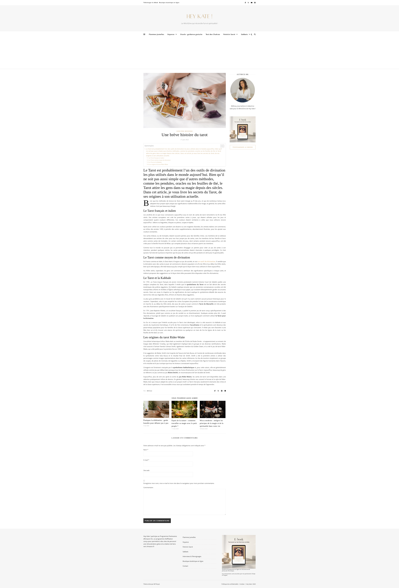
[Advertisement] (199, 53)
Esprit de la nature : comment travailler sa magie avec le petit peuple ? (184, 423)
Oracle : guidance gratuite (191, 34)
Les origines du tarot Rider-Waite (158, 164)
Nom (145, 450)
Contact (185, 566)
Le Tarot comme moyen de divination (159, 160)
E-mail (146, 460)
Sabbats (244, 34)
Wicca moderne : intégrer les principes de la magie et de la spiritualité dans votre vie (211, 423)
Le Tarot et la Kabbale (155, 162)
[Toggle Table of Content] (221, 146)
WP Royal (156, 584)
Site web (146, 470)
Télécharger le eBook (150, 2)
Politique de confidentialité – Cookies (233, 584)
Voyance (170, 34)
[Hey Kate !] (199, 16)
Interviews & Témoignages (192, 556)
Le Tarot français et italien (156, 158)
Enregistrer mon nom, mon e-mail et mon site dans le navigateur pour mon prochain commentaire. (178, 483)
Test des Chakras (213, 34)
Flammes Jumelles (156, 34)
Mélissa (149, 391)
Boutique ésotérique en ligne (169, 2)
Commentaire (148, 487)
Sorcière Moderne (185, 131)
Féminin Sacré (229, 34)
